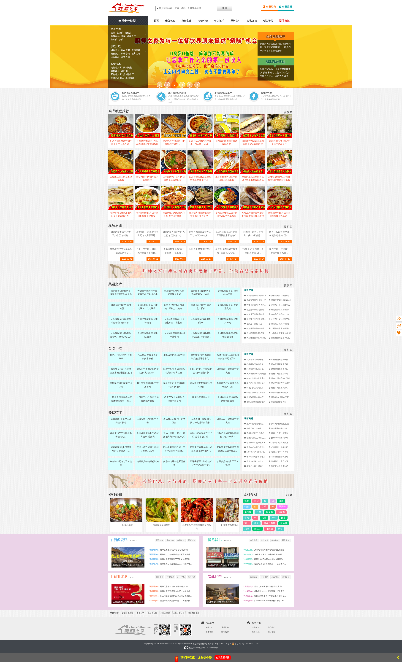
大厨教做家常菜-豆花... (280, 328)
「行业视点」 (248, 596)
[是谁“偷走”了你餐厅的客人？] (222, 594)
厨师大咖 (170, 540)
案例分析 (286, 577)
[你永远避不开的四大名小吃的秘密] (222, 557)
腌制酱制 (127, 67)
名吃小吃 (116, 46)
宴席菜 (120, 32)
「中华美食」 (248, 554)
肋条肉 (269, 512)
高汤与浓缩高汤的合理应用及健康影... (270, 550)
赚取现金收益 (275, 61)
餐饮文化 (264, 540)
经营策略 (264, 577)
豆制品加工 (116, 74)
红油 (264, 506)
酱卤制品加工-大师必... (256, 433)
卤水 (283, 517)
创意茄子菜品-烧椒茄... (256, 314)
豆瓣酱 (282, 506)
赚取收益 (271, 627)
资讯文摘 (252, 20)
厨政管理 (275, 577)
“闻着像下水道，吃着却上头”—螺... (268, 554)
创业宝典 (181, 577)
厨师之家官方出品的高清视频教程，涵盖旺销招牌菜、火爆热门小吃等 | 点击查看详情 (275, 47)
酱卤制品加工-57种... (280, 428)
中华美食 (254, 540)
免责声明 (209, 632)
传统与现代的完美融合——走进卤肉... (270, 564)
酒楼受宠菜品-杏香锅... (280, 295)
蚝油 (246, 506)
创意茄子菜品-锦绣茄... (256, 328)
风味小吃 (125, 53)
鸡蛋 (246, 528)
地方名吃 (135, 53)
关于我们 (209, 627)
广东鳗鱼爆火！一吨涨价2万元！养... (269, 601)
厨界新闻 (159, 540)
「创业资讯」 (248, 601)
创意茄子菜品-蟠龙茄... (256, 319)
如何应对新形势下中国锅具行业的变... (270, 596)
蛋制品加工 (128, 74)
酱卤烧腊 (125, 50)
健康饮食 (275, 540)
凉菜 (121, 39)
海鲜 (246, 501)
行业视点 (170, 577)
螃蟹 (280, 528)
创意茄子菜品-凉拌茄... (280, 319)
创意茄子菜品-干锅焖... (280, 324)
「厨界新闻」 (154, 550)
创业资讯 (159, 577)
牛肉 (246, 517)
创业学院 (268, 20)
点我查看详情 (222, 657)
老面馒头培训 (127, 613)
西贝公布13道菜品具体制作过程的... (269, 559)
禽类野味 (131, 36)
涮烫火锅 (125, 57)
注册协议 (225, 627)
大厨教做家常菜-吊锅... (256, 333)
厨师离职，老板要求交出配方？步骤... (176, 554)
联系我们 (225, 632)
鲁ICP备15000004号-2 (221, 644)
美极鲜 (247, 512)
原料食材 (236, 20)
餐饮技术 (116, 63)
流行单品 (115, 57)
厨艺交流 (286, 540)
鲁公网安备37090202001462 (247, 644)
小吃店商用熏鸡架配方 (256, 402)
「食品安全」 (248, 550)
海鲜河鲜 (115, 36)
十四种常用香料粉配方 (256, 457)
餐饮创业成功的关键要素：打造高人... (270, 591)
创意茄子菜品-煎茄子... (256, 324)
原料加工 (115, 71)
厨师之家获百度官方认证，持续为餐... (176, 564)
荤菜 (123, 36)
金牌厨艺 (140, 613)
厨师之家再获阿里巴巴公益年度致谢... (176, 559)
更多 (286, 112)
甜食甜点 (115, 50)
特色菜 (128, 32)
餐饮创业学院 (193, 613)
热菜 (113, 32)
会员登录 (270, 6)
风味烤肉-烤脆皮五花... (280, 397)
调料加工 (125, 71)
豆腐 (258, 512)
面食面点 (115, 53)
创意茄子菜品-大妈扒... (280, 305)
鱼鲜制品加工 (117, 78)
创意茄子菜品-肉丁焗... (280, 314)
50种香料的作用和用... (256, 452)
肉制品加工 (116, 67)
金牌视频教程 (275, 36)
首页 (156, 20)
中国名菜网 (165, 613)
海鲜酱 (283, 523)
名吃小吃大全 (179, 613)
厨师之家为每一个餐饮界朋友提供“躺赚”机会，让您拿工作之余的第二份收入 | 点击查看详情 (275, 72)
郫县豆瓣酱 (269, 523)
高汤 (281, 501)
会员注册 (286, 6)
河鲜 (256, 501)
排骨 (274, 517)
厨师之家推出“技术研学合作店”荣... (174, 550)
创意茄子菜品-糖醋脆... (256, 310)
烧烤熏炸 (135, 50)
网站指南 (271, 632)
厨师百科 (191, 540)
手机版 (286, 20)
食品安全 (181, 540)
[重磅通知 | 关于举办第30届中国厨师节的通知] (127, 557)
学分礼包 (256, 632)
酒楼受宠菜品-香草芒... (256, 305)
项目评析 (191, 577)
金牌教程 (170, 20)
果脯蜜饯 (129, 78)
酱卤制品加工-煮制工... (256, 438)
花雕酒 (269, 528)
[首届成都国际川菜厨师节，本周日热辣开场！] (127, 594)
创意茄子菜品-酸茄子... (280, 310)
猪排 (264, 517)
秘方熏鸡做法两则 (278, 402)
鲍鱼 (256, 523)
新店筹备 (254, 577)
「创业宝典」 (248, 591)
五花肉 (281, 512)
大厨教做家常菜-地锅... (280, 338)
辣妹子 (257, 528)
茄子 (246, 523)
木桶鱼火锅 (152, 613)
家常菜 (114, 39)
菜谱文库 (116, 29)
